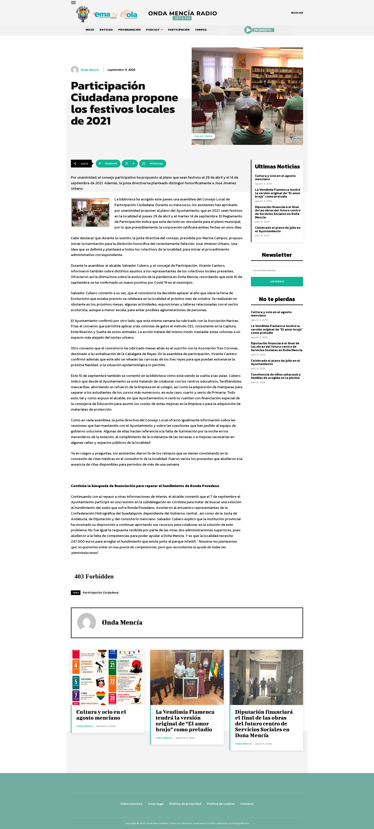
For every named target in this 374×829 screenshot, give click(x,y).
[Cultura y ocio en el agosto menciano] (107, 677)
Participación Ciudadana (101, 593)
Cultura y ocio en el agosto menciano (275, 177)
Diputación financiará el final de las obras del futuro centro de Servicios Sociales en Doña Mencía (278, 212)
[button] (297, 12)
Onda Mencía (89, 70)
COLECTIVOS (203, 136)
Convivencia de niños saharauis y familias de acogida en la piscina (276, 376)
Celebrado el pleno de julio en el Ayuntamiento (278, 229)
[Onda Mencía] (75, 70)
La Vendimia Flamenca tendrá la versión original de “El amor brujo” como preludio (277, 193)
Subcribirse (277, 281)
